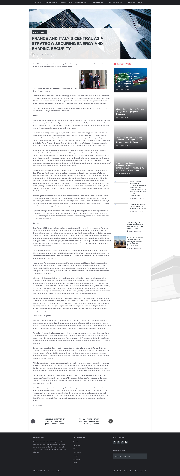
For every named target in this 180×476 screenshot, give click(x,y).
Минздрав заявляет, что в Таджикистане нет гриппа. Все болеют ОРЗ (55, 421)
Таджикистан (80, 2)
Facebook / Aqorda (44, 91)
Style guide (143, 471)
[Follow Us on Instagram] (122, 442)
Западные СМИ (134, 2)
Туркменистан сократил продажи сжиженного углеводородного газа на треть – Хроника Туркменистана (135, 241)
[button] (148, 2)
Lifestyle (75, 456)
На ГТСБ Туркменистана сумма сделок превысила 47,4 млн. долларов (88, 421)
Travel (75, 463)
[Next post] (110, 421)
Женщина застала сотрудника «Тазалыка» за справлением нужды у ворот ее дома (129, 139)
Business (76, 442)
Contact (126, 471)
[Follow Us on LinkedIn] (126, 442)
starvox (40, 54)
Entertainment (77, 452)
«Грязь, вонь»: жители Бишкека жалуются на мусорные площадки (130, 111)
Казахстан (35, 2)
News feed (111, 471)
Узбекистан (65, 2)
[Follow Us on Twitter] (118, 442)
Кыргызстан (50, 2)
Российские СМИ (115, 2)
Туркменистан (97, 2)
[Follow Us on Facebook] (114, 442)
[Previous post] (33, 421)
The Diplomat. (39, 32)
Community (76, 445)
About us (119, 471)
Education (76, 449)
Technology (76, 459)
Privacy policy (134, 471)
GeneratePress (56, 471)
